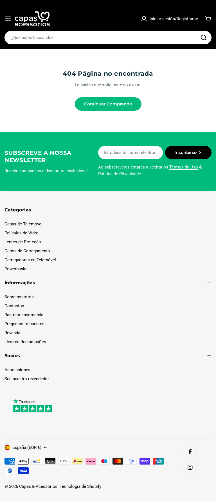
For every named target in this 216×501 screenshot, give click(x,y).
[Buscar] (203, 37)
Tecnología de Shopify (80, 486)
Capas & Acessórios (38, 486)
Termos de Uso (183, 167)
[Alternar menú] (7, 18)
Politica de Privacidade (119, 173)
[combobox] (108, 37)
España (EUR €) (26, 447)
